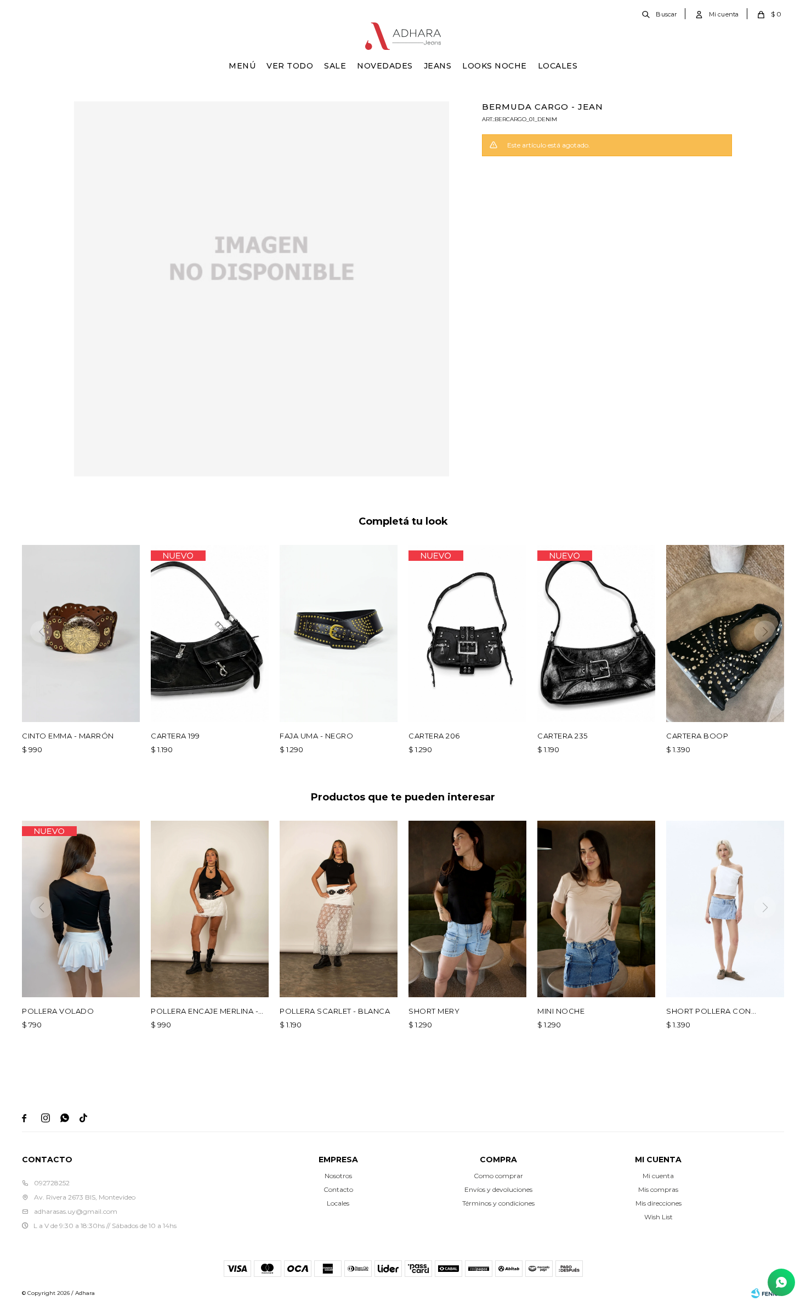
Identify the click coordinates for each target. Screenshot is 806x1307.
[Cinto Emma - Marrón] (81, 633)
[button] (660, 13)
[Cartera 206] (467, 633)
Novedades (385, 66)
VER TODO (289, 66)
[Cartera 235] (596, 633)
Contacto (338, 1189)
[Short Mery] (467, 909)
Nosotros (338, 1176)
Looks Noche (494, 66)
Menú (242, 66)
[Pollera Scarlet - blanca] (339, 909)
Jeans (438, 66)
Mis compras (658, 1189)
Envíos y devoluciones (498, 1189)
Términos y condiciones (498, 1203)
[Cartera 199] (210, 633)
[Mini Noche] (596, 909)
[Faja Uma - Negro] (339, 633)
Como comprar (498, 1176)
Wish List (658, 1217)
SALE (335, 66)
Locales (558, 66)
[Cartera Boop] (725, 633)
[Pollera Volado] (81, 909)
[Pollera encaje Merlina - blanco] (210, 909)
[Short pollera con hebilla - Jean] (725, 909)
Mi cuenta (658, 1176)
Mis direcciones (658, 1203)
